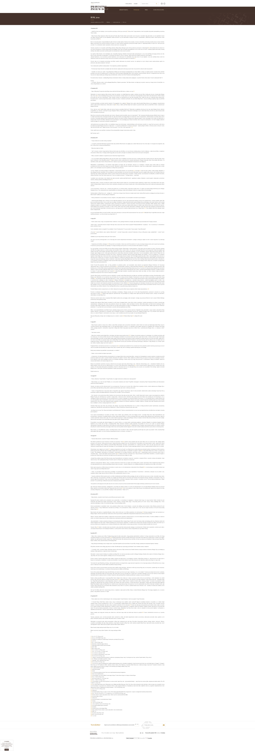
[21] (114, 271)
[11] (110, 160)
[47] (130, 605)
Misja (146, 9)
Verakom (163, 733)
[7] (126, 103)
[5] (133, 91)
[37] (109, 449)
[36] (123, 441)
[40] (144, 467)
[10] (132, 127)
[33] (135, 365)
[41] (122, 488)
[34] (115, 402)
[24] (124, 280)
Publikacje (136, 9)
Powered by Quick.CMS (150, 733)
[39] (117, 453)
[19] (116, 266)
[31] (112, 342)
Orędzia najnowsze (116, 22)
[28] (123, 316)
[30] (129, 335)
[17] (95, 232)
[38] (141, 450)
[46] (119, 579)
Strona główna (129, 3)
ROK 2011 (124, 22)
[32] (118, 345)
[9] (100, 109)
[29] (133, 316)
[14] (111, 179)
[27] (101, 293)
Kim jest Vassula (123, 9)
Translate (149, 738)
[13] (140, 170)
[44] (98, 527)
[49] (143, 612)
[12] (134, 170)
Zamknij (6, 749)
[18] (108, 244)
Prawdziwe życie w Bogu (100, 7)
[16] (143, 212)
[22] (94, 278)
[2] (100, 39)
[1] (127, 31)
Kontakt (135, 3)
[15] (145, 208)
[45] (111, 537)
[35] (130, 425)
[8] (115, 104)
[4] (134, 58)
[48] (123, 609)
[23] (113, 280)
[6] (97, 95)
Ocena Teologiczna (158, 9)
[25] (128, 283)
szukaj (157, 3)
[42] (97, 509)
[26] (148, 289)
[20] (143, 266)
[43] (143, 512)
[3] (148, 47)
